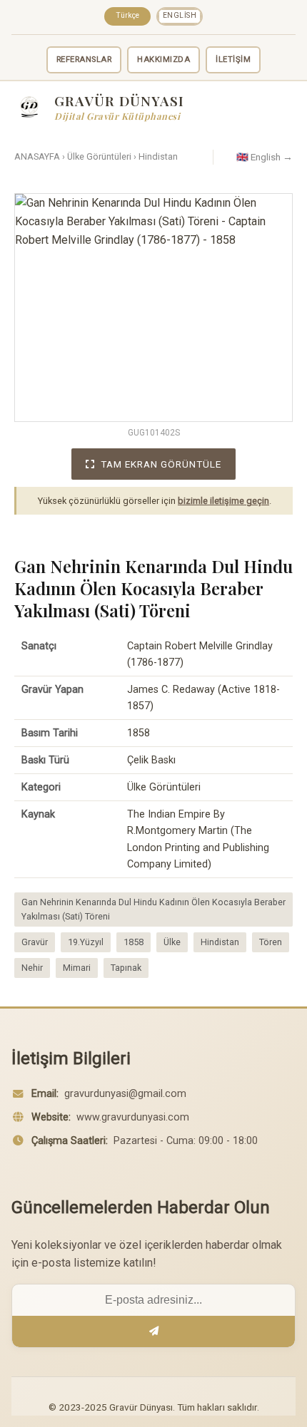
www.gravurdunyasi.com (132, 1117)
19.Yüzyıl (86, 942)
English (180, 15)
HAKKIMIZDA (163, 59)
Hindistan (158, 156)
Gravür (34, 942)
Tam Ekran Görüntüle (161, 464)
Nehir (32, 967)
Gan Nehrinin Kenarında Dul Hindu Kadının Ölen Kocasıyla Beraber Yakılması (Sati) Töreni (153, 909)
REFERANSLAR (84, 59)
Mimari (77, 967)
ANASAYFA (37, 156)
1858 (134, 942)
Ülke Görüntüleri (99, 156)
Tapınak (126, 967)
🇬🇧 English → (264, 157)
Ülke (172, 942)
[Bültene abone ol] (153, 1331)
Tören (270, 942)
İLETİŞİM (233, 59)
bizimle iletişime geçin (223, 500)
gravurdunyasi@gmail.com (125, 1094)
